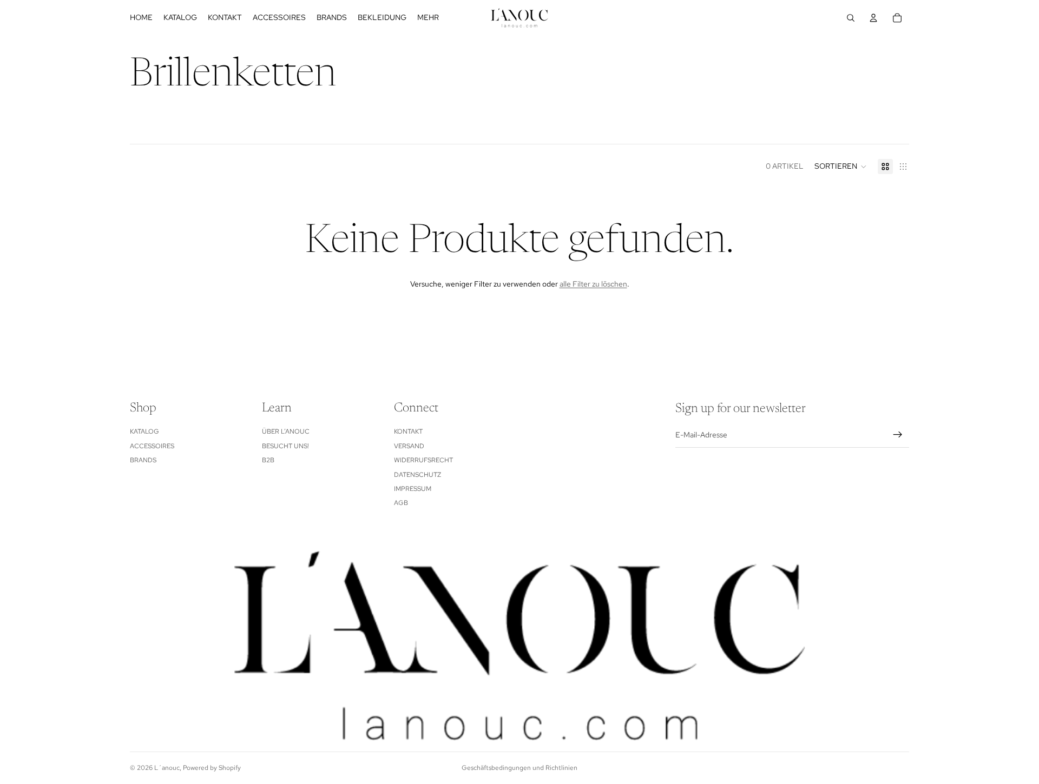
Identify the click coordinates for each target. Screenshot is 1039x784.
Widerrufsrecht (423, 460)
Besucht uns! (285, 446)
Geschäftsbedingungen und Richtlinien (519, 767)
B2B (268, 460)
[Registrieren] (897, 434)
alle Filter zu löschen (593, 284)
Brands (143, 460)
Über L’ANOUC (286, 431)
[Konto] (873, 18)
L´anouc (167, 767)
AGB (401, 503)
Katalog (144, 431)
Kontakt (408, 431)
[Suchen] (851, 18)
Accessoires (152, 446)
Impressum (412, 488)
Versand (409, 446)
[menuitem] (428, 18)
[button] (840, 166)
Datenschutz (417, 474)
